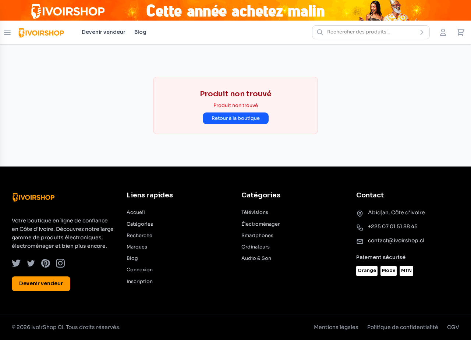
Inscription (140, 281)
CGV (453, 327)
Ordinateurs (255, 247)
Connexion (140, 270)
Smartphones (257, 236)
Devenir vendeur (103, 32)
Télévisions (254, 212)
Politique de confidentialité (402, 327)
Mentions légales (336, 327)
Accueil (136, 212)
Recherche (139, 236)
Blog (140, 32)
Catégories (140, 224)
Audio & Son (256, 258)
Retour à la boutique (236, 118)
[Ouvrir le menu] (7, 32)
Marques (137, 247)
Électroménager (260, 224)
